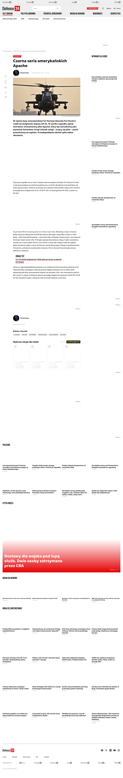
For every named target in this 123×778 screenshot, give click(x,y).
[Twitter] (106, 750)
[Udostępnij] (6, 97)
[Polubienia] (6, 76)
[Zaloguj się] (103, 8)
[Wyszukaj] (57, 8)
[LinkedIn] (110, 750)
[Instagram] (118, 750)
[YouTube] (114, 750)
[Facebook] (102, 750)
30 (6, 83)
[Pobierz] (6, 92)
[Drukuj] (6, 87)
